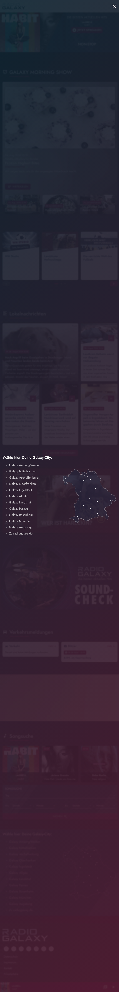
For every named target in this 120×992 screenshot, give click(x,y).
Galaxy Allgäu (18, 496)
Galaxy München (20, 521)
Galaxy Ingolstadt (20, 490)
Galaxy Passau (18, 508)
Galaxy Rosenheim (21, 515)
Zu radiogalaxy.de (20, 533)
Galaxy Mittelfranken (22, 471)
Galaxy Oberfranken (22, 484)
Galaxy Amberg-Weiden (24, 465)
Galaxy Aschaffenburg (24, 477)
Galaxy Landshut (20, 502)
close (114, 6)
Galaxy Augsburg (20, 527)
